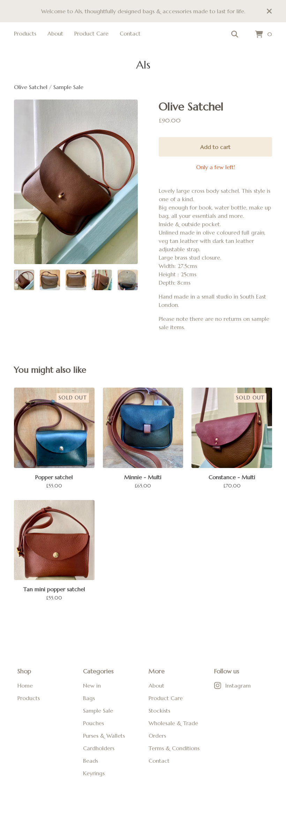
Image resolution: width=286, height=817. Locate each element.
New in (92, 685)
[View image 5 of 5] (128, 280)
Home (25, 685)
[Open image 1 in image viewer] (76, 182)
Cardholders (98, 748)
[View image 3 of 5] (76, 280)
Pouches (93, 723)
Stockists (159, 710)
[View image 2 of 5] (50, 280)
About (55, 33)
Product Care (91, 33)
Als (143, 65)
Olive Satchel (31, 87)
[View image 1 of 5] (24, 280)
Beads (90, 760)
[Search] (234, 34)
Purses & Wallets (104, 735)
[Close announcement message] (269, 11)
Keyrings (94, 773)
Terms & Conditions (174, 748)
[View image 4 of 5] (102, 280)
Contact (130, 33)
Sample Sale (68, 87)
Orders (157, 735)
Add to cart (215, 146)
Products (25, 33)
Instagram (238, 685)
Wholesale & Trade (173, 723)
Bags (89, 698)
